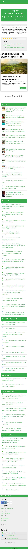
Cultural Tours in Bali (5, 513)
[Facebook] (2, 503)
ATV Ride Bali (4, 520)
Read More (23, 88)
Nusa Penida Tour (5, 518)
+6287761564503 (12, 533)
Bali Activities (4, 515)
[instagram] (5, 503)
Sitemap (9, 495)
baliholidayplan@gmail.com (12, 538)
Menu (4, 1)
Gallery (4, 495)
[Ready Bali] (8, 503)
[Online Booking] (11, 503)
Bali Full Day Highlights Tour (7, 508)
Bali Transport (4, 510)
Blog (1, 495)
